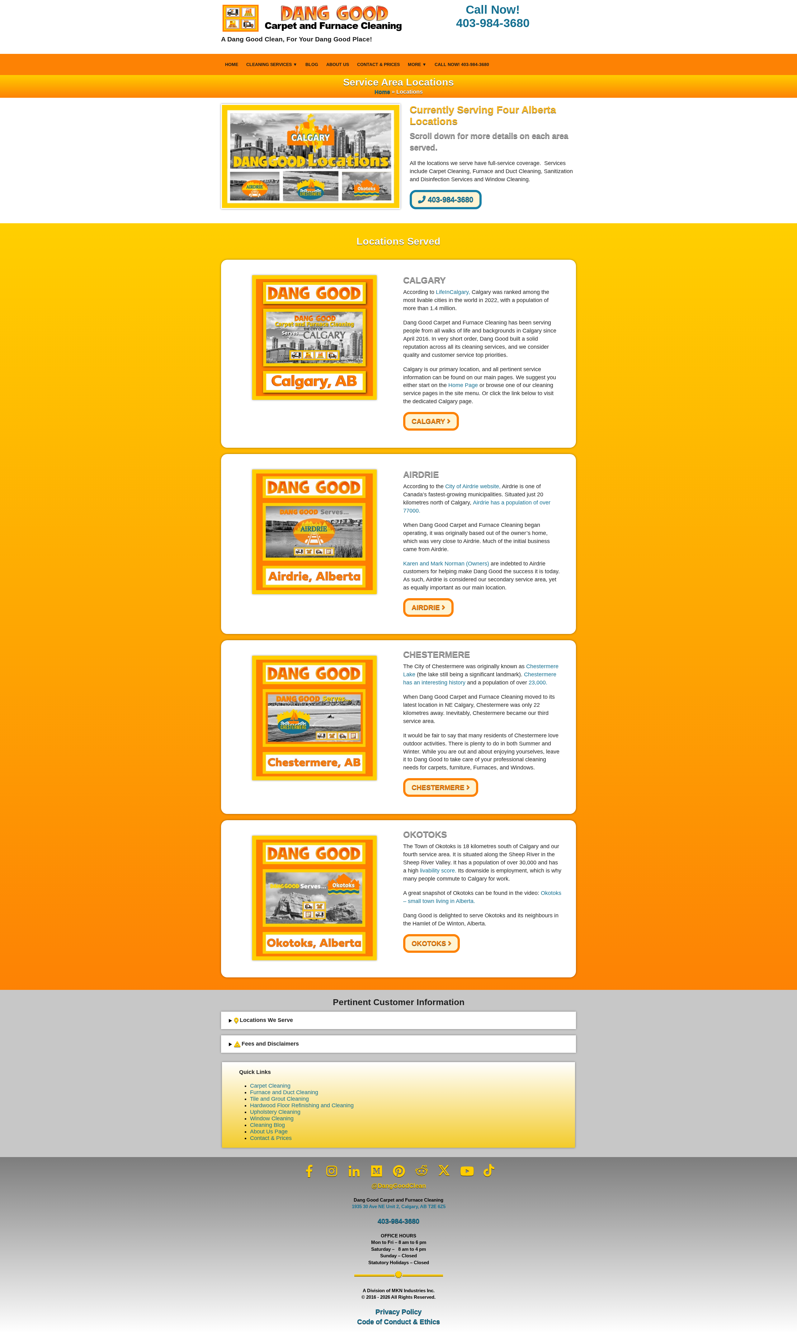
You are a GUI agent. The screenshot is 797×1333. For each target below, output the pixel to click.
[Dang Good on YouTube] (466, 1171)
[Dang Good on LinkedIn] (354, 1171)
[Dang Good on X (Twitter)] (444, 1170)
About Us (337, 64)
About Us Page (269, 1131)
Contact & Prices (378, 64)
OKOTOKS (430, 943)
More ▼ (417, 64)
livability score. (438, 870)
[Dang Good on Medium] (376, 1171)
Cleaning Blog (267, 1125)
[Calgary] (314, 337)
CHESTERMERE (439, 787)
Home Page (463, 385)
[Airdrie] (314, 532)
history (457, 682)
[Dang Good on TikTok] (488, 1170)
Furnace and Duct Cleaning (284, 1092)
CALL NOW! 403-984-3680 (462, 64)
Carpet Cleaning (270, 1086)
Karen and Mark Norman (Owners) (446, 563)
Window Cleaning (272, 1118)
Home (231, 64)
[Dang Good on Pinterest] (399, 1171)
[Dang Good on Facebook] (309, 1171)
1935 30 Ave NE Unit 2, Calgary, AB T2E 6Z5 (399, 1206)
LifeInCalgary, (453, 292)
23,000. (538, 682)
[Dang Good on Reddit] (421, 1170)
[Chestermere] (314, 718)
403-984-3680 (449, 199)
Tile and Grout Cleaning (279, 1099)
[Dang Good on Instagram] (332, 1171)
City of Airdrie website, (473, 486)
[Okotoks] (314, 898)
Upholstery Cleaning (275, 1112)
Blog (311, 64)
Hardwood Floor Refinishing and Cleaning (302, 1105)
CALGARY (429, 421)
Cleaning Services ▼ (271, 64)
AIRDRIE (427, 607)
